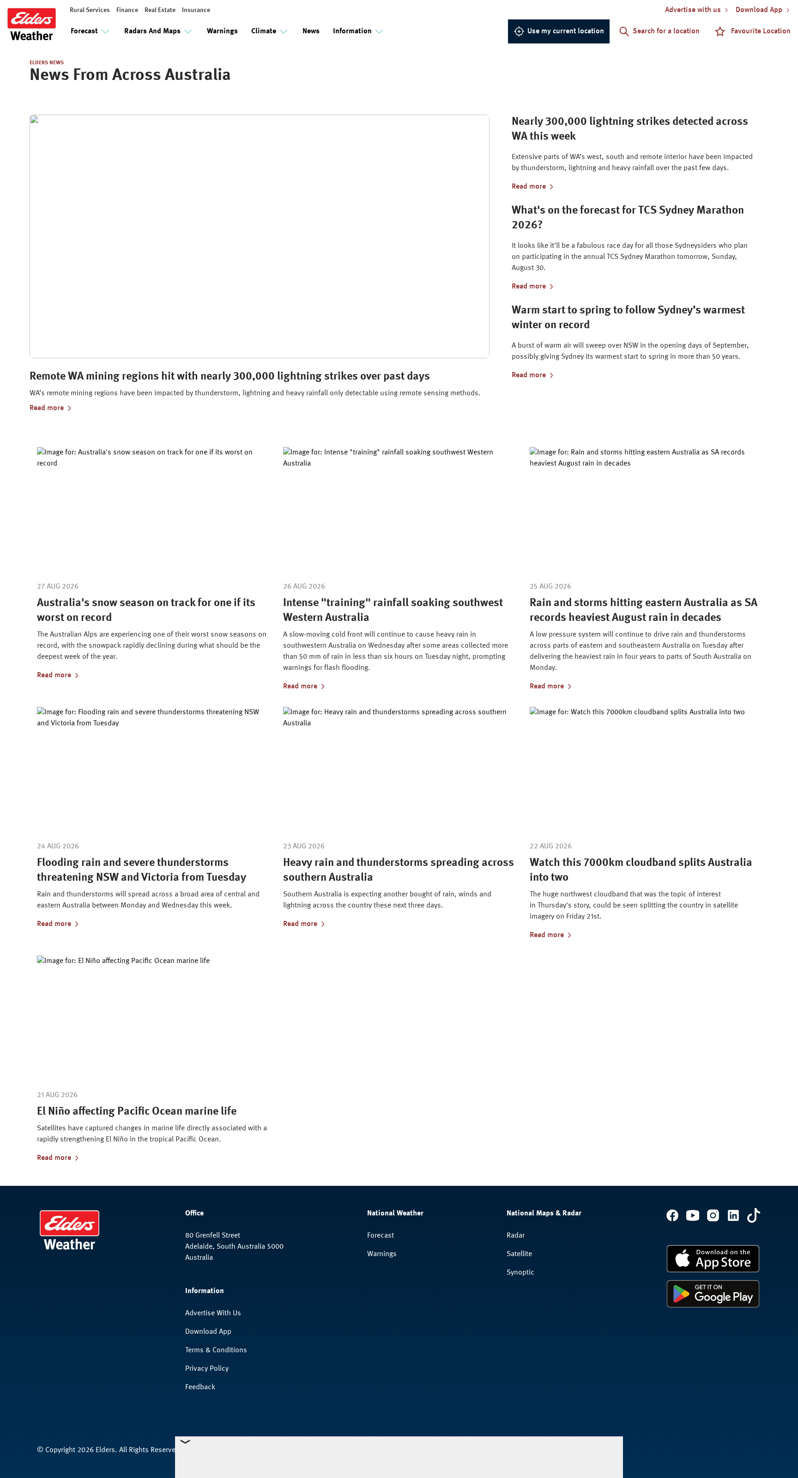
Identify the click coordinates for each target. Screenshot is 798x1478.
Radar (516, 1235)
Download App (208, 1332)
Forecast (380, 1235)
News (311, 31)
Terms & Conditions (216, 1350)
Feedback (200, 1387)
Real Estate (160, 10)
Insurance (196, 10)
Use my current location (565, 31)
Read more (47, 408)
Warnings (222, 31)
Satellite (519, 1254)
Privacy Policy (207, 1369)
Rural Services (90, 10)
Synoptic (520, 1272)
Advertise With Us (213, 1313)
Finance (127, 10)
